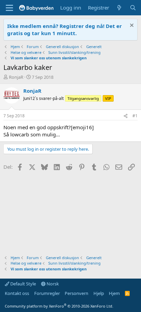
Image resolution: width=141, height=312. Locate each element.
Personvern (76, 293)
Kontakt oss (17, 293)
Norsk (52, 284)
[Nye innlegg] (119, 7)
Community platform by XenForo (59, 306)
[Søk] (133, 7)
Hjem (114, 293)
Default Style (22, 284)
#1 (135, 116)
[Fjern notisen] (131, 26)
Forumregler (47, 293)
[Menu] (9, 8)
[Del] (125, 116)
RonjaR (16, 77)
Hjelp (98, 293)
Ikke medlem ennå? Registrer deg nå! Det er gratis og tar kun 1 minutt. (64, 29)
